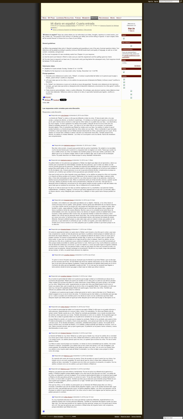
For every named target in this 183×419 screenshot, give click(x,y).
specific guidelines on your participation (131, 56)
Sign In (156, 1)
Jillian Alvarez (65, 306)
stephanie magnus (69, 145)
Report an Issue (125, 416)
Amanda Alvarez (69, 200)
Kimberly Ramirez (66, 333)
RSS (44, 411)
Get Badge (137, 66)
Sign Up (150, 1)
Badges (117, 416)
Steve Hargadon (58, 416)
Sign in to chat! (168, 417)
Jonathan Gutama (69, 255)
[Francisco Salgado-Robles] (46, 28)
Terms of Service (136, 416)
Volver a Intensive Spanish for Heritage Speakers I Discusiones (72, 30)
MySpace (48, 100)
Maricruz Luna (68, 356)
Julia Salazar (65, 115)
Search (181, 1)
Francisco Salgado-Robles (67, 26)
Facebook (56, 100)
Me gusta (47, 97)
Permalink (50, 115)
